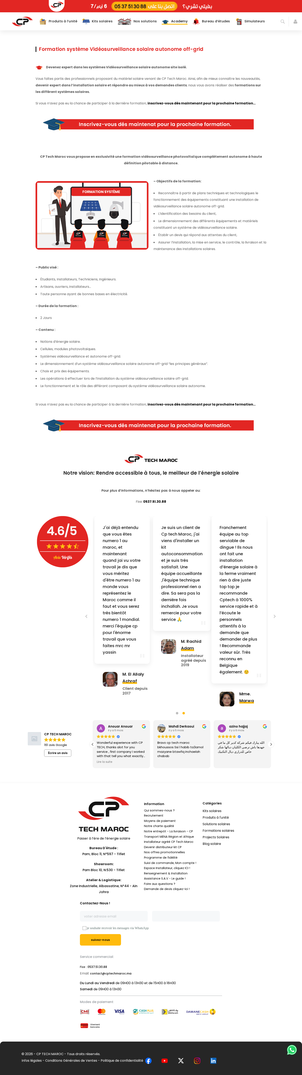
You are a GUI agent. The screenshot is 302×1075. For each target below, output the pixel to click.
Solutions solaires (216, 824)
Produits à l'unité (216, 817)
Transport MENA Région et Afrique (169, 837)
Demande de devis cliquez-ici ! (167, 889)
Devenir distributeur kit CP (163, 847)
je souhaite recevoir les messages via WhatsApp (118, 928)
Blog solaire (212, 843)
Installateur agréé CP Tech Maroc (169, 842)
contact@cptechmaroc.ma (110, 973)
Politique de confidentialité (122, 1060)
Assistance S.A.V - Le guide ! (165, 878)
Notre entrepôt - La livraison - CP (168, 831)
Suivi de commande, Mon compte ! (170, 863)
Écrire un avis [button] (58, 753)
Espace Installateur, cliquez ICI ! (167, 868)
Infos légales (32, 1060)
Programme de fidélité (161, 858)
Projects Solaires (216, 837)
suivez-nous (100, 940)
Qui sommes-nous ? (159, 810)
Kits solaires (212, 811)
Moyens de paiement (160, 821)
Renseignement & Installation (166, 873)
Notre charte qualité (159, 826)
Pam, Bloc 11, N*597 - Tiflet (103, 854)
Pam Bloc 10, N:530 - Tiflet (104, 870)
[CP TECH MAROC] (22, 21)
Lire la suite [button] (104, 762)
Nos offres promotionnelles (164, 852)
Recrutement (153, 815)
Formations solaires (218, 830)
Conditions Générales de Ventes (71, 1060)
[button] (271, 744)
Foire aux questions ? (159, 884)
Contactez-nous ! (95, 903)
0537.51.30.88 (154, 501)
